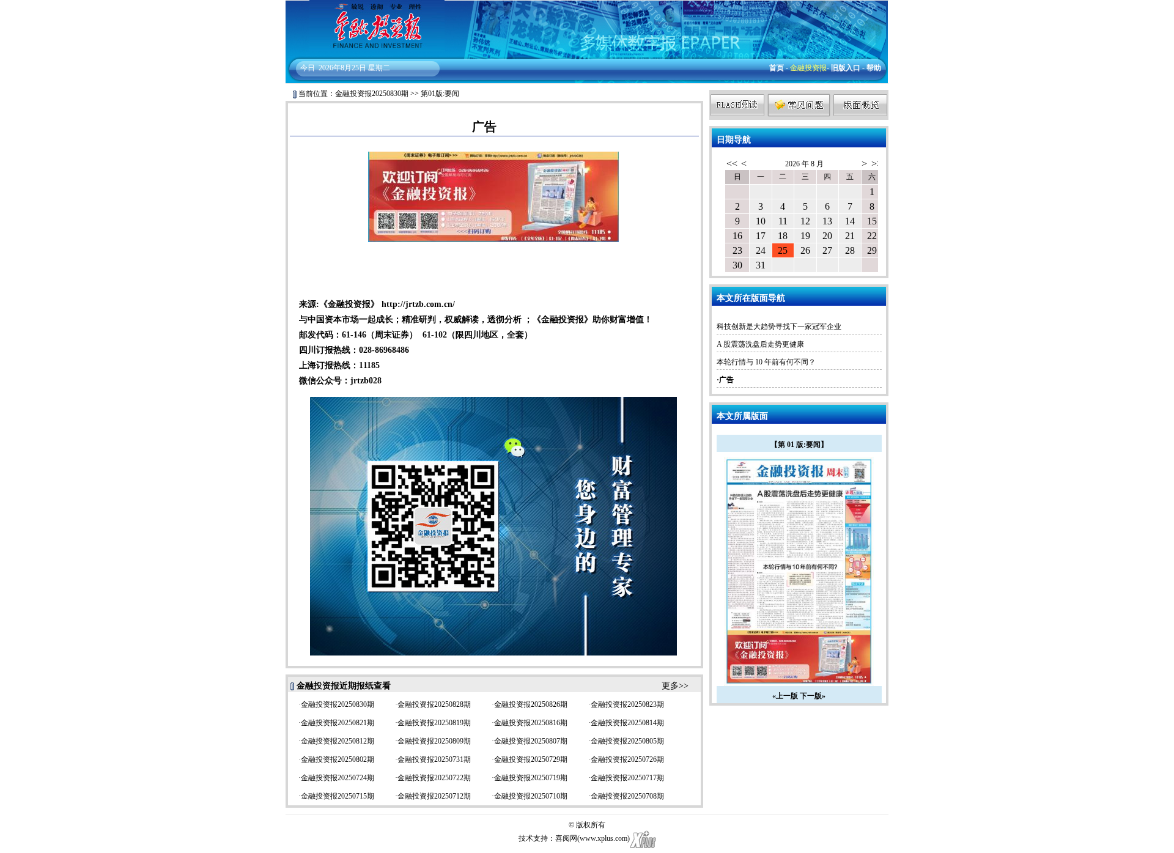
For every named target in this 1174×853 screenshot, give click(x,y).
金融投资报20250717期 (627, 778)
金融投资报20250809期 (434, 741)
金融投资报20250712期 (434, 796)
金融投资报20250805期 (627, 741)
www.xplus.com (603, 838)
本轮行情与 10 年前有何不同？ (766, 362)
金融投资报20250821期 (337, 722)
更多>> (675, 685)
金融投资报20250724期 (337, 778)
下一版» (812, 696)
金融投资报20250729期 (530, 759)
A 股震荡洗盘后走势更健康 (760, 344)
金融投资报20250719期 (530, 778)
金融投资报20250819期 (434, 722)
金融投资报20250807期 (530, 741)
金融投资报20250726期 (627, 759)
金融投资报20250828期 (434, 704)
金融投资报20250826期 (530, 704)
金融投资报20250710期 (530, 796)
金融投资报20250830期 (371, 93)
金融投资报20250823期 (627, 704)
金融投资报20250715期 (337, 796)
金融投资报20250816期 (530, 722)
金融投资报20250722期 (434, 778)
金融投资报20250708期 (627, 796)
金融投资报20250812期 (337, 741)
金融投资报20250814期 (627, 722)
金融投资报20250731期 (434, 759)
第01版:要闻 (440, 93)
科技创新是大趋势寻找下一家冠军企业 (779, 326)
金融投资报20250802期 (337, 759)
